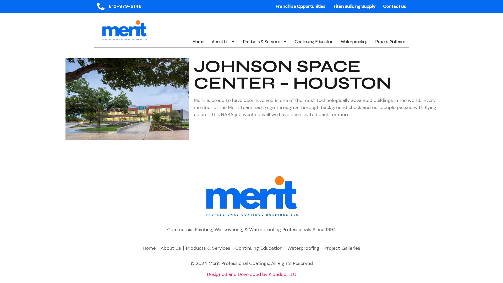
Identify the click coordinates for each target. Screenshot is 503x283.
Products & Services (261, 42)
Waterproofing (354, 42)
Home (198, 42)
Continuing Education (314, 42)
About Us (220, 42)
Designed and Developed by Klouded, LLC (251, 274)
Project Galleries (390, 42)
